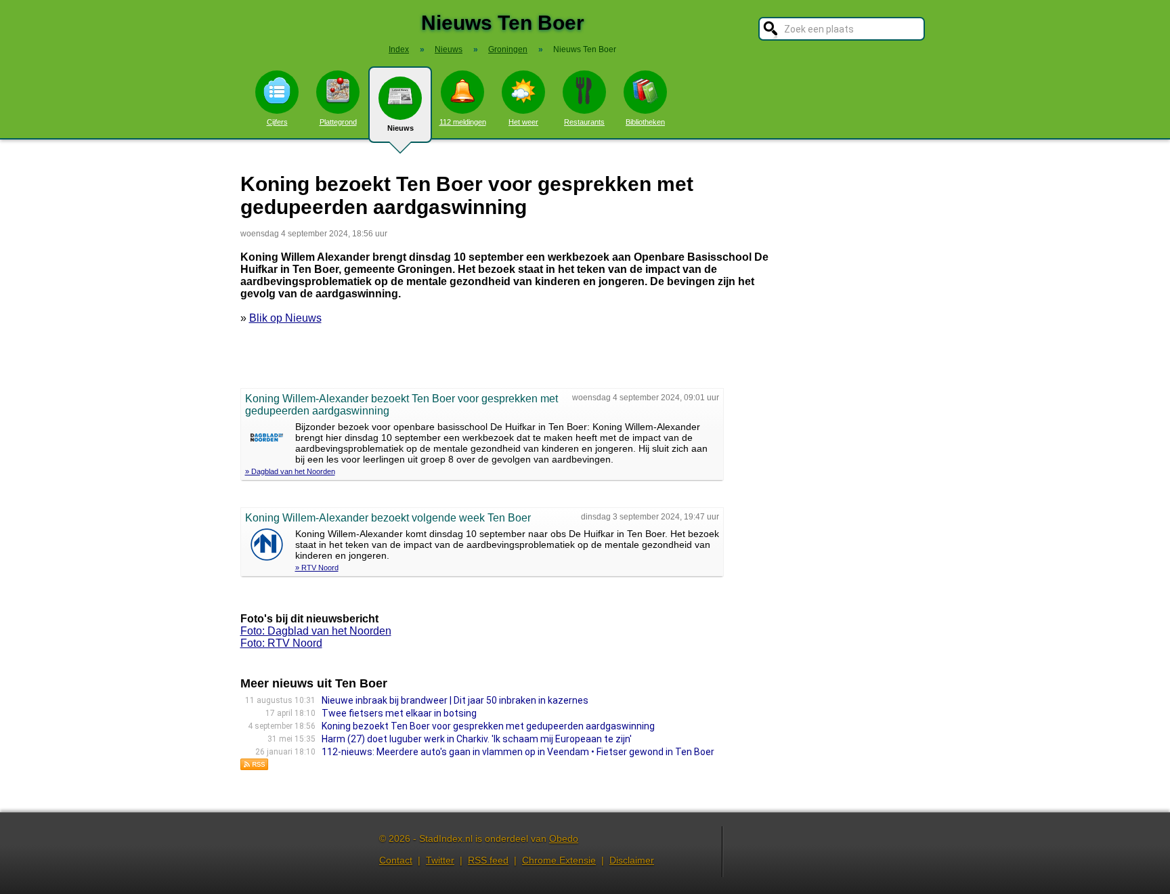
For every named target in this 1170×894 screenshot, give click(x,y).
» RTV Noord (317, 567)
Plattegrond (338, 122)
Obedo (563, 838)
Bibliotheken (645, 122)
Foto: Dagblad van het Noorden (315, 631)
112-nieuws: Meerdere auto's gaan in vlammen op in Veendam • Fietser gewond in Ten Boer (518, 751)
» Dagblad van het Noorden (290, 471)
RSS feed (488, 860)
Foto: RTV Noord (281, 643)
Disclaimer (631, 860)
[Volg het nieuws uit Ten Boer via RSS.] (254, 767)
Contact (395, 860)
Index (399, 49)
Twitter (440, 860)
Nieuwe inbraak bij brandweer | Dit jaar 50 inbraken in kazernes (455, 700)
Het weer (523, 122)
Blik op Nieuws (285, 318)
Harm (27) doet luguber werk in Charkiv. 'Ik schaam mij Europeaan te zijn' (477, 738)
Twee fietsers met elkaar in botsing (399, 713)
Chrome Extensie (559, 860)
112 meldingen (462, 122)
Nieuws (400, 128)
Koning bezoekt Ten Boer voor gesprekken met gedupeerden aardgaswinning (488, 726)
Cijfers (277, 122)
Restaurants (584, 122)
